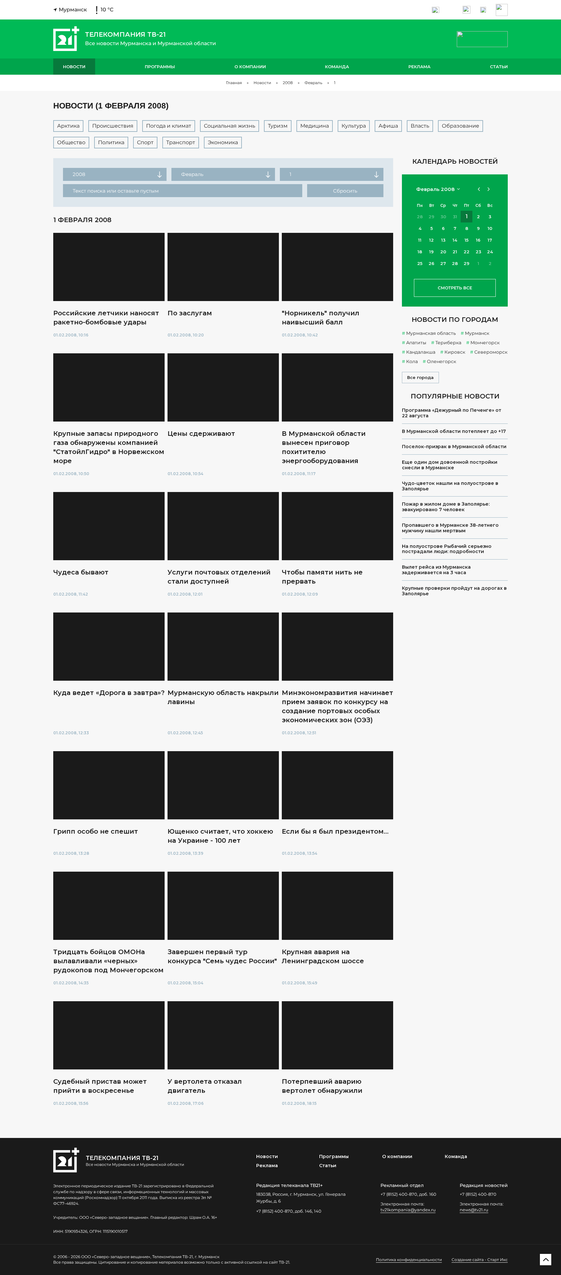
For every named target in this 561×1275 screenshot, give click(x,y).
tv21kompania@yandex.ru (408, 1209)
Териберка (448, 342)
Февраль (313, 83)
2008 (288, 83)
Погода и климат (168, 126)
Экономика (223, 142)
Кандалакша (420, 352)
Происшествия (112, 126)
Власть (420, 126)
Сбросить (345, 191)
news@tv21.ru (474, 1209)
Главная (234, 83)
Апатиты (416, 342)
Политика (111, 142)
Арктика (68, 126)
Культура (354, 126)
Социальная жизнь (229, 126)
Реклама (419, 66)
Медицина (314, 126)
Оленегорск (441, 361)
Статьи (499, 66)
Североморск (490, 352)
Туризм (278, 126)
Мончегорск (485, 342)
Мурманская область (431, 333)
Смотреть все (455, 287)
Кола (412, 361)
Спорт (145, 142)
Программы (160, 66)
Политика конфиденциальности (409, 1259)
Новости (74, 66)
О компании (250, 66)
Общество (71, 142)
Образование (460, 126)
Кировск (454, 352)
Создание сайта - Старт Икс (480, 1259)
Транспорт (180, 142)
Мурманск (477, 333)
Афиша (388, 126)
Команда (337, 66)
